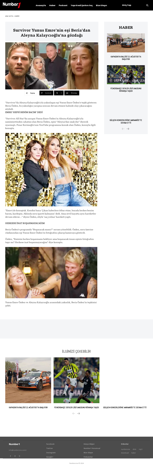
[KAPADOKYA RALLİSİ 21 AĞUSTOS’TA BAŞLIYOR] (126, 42)
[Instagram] (14, 456)
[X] (19, 456)
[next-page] (128, 129)
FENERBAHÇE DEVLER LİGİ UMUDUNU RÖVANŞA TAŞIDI (125, 89)
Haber (17, 16)
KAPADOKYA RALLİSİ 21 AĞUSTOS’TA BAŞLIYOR (126, 58)
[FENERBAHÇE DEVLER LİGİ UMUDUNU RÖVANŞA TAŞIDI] (126, 74)
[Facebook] (10, 456)
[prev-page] (123, 129)
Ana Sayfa (9, 16)
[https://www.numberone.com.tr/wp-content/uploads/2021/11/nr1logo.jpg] (12, 5)
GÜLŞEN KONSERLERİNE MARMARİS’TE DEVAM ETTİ (126, 121)
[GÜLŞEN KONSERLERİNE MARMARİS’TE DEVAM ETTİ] (126, 106)
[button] (147, 5)
